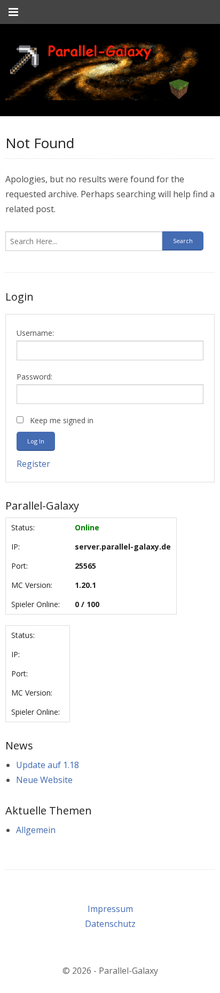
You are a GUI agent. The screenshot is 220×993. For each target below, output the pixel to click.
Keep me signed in (61, 420)
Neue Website (44, 780)
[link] (102, 70)
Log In (35, 441)
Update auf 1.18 (47, 765)
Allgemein (36, 830)
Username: (35, 333)
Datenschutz (110, 924)
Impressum (110, 909)
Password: (34, 377)
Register (33, 464)
